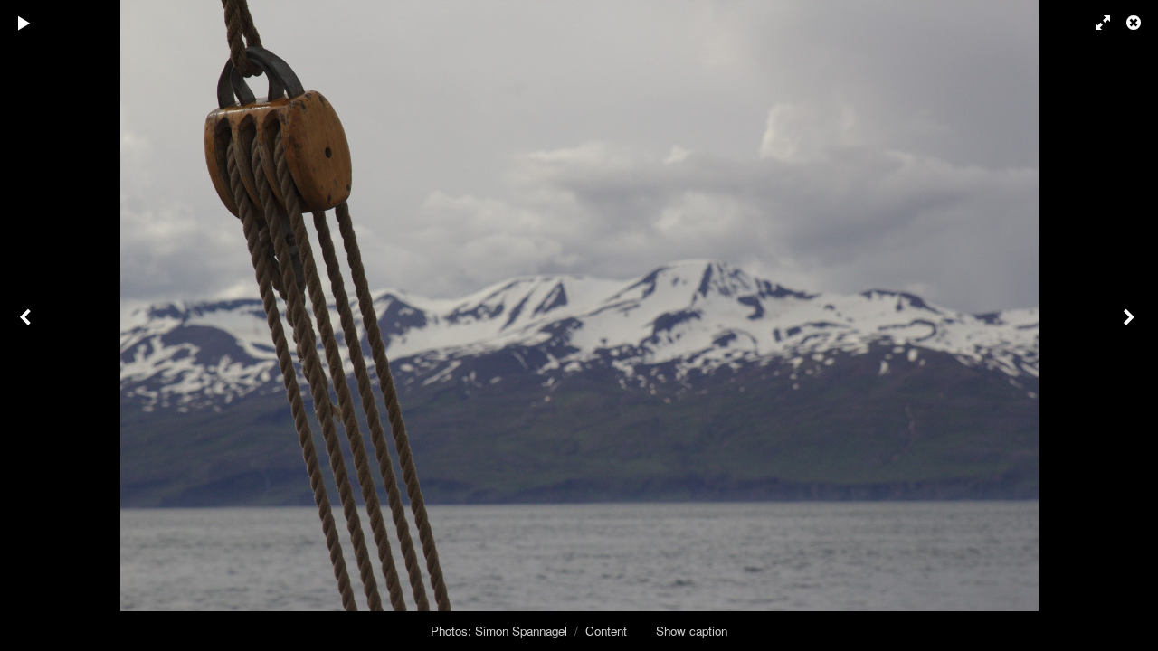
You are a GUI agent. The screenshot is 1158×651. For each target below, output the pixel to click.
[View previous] (27, 325)
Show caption (691, 630)
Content (606, 630)
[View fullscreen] (1095, 22)
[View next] (1131, 325)
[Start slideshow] (24, 22)
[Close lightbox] (1135, 22)
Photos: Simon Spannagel (499, 630)
